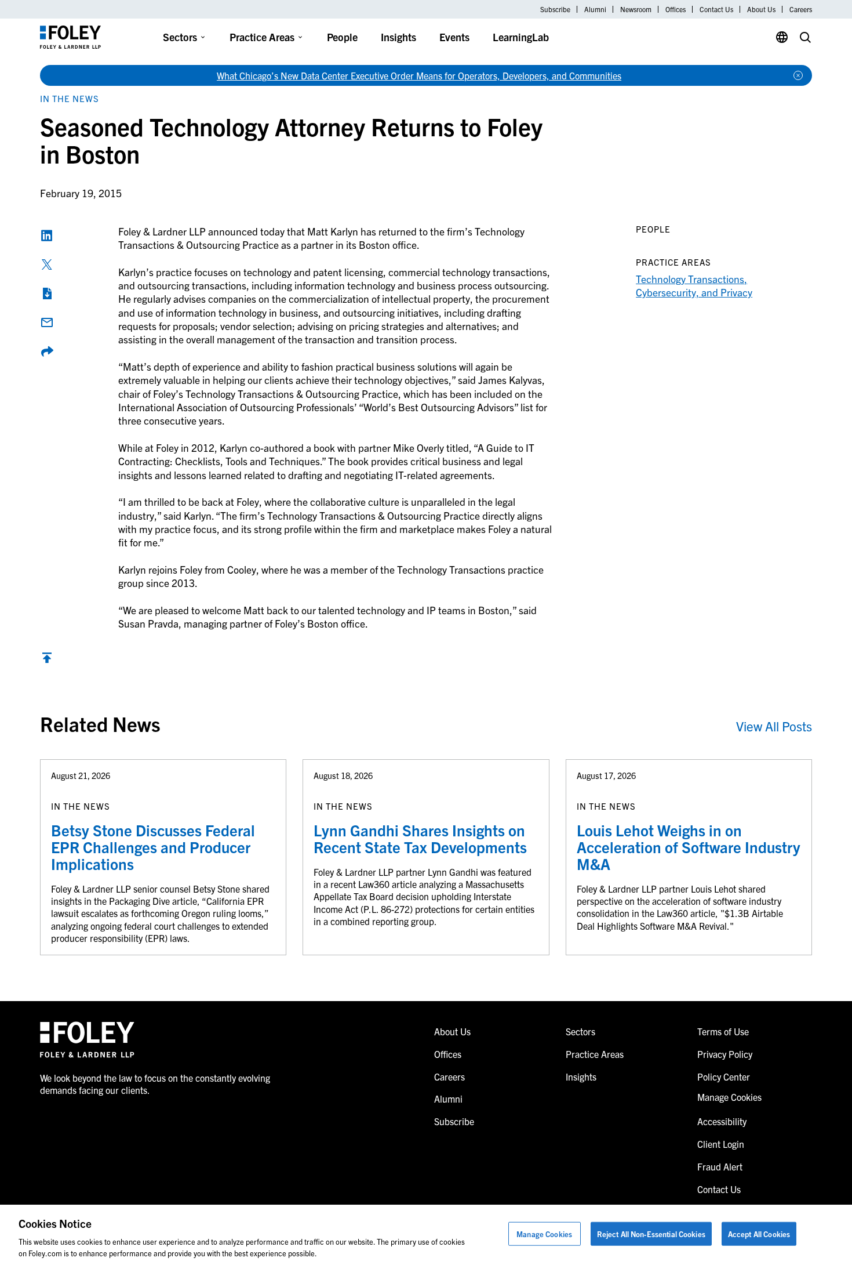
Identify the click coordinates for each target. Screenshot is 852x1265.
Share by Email (47, 322)
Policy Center (723, 1076)
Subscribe (555, 9)
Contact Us (716, 9)
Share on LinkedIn (47, 235)
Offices (675, 9)
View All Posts (774, 725)
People (342, 37)
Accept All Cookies (759, 1234)
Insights (398, 37)
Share (47, 351)
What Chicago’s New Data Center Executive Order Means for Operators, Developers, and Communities (419, 75)
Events (454, 37)
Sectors (180, 37)
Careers (800, 9)
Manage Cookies (544, 1234)
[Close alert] (798, 75)
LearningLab (521, 37)
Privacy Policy (724, 1054)
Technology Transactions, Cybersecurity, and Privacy (694, 285)
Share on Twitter (47, 264)
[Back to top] (47, 660)
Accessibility (722, 1121)
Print (47, 293)
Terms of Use (723, 1031)
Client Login (720, 1144)
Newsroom (635, 9)
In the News (69, 98)
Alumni (595, 9)
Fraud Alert (719, 1166)
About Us (761, 9)
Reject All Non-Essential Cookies (651, 1234)
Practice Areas (262, 37)
